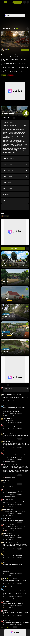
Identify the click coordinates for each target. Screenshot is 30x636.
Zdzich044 (5, 489)
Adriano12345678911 (8, 418)
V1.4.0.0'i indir (14, 248)
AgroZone (5, 425)
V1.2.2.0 (8, 182)
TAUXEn (5, 464)
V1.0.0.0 (8, 206)
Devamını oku (4, 73)
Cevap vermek (11, 400)
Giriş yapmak (17, 2)
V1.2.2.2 (8, 170)
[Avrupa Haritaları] (25, 113)
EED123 (5, 588)
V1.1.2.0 (7, 188)
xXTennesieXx (6, 518)
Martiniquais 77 (6, 620)
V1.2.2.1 (7, 176)
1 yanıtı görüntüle (9, 403)
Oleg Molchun (6, 601)
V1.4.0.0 (7, 122)
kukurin (5, 480)
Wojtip (4, 405)
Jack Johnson (6, 453)
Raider (6, 49)
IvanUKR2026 (6, 542)
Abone (26, 50)
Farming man (6, 433)
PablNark (5, 524)
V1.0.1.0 (8, 200)
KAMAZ (5, 554)
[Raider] (2, 50)
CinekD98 (5, 533)
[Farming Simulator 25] (17, 28)
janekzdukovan (7, 394)
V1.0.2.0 (8, 194)
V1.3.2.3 (8, 158)
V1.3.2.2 (7, 164)
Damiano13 (6, 509)
